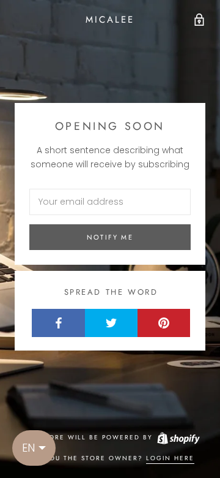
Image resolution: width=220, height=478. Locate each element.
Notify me (110, 237)
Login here (170, 458)
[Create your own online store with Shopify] (178, 437)
